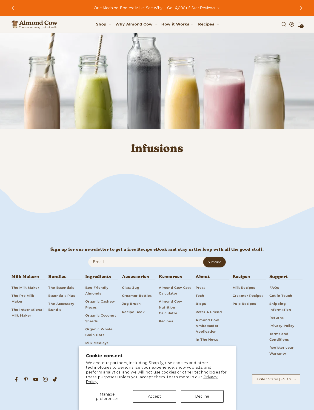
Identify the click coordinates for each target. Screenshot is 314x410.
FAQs (274, 287)
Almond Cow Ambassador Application (207, 325)
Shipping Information (280, 307)
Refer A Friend (209, 312)
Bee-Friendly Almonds (96, 290)
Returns (276, 317)
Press (200, 287)
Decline (202, 396)
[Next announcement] (301, 8)
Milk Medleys (96, 343)
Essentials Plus (61, 295)
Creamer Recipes (248, 295)
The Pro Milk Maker (22, 298)
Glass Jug (130, 287)
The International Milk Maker (27, 312)
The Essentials (61, 287)
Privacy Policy (281, 325)
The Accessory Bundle (61, 307)
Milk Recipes (244, 287)
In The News (207, 339)
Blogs (201, 304)
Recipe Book (133, 312)
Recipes (166, 321)
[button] (102, 24)
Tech (200, 295)
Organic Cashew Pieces (100, 304)
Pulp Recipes (244, 304)
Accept (154, 396)
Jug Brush (131, 304)
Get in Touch (280, 295)
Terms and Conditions (279, 336)
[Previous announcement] (13, 8)
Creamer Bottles (137, 295)
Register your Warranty (281, 350)
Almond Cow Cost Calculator (175, 290)
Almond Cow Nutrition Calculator (170, 307)
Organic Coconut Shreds (100, 318)
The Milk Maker (25, 287)
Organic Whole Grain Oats (99, 332)
